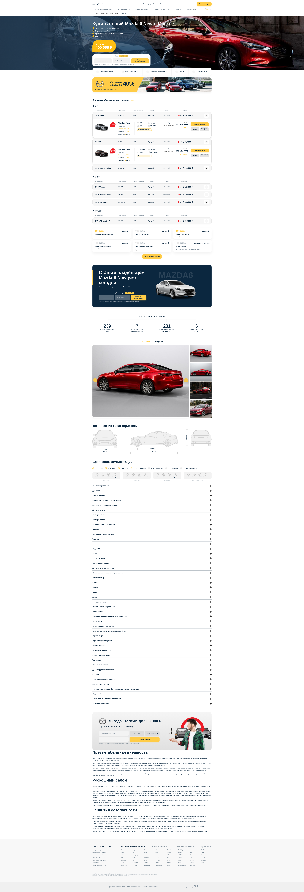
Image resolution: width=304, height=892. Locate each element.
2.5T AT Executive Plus (190, 468)
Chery (122, 850)
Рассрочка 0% (204, 129)
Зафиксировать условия (152, 256)
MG (191, 852)
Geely (122, 852)
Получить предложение (140, 60)
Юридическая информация (134, 886)
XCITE (203, 857)
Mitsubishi (147, 865)
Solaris (192, 862)
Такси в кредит (147, 4)
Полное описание (143, 129)
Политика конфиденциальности (117, 886)
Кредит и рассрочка (162, 9)
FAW (122, 862)
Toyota (169, 852)
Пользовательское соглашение (150, 886)
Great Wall (124, 865)
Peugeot (157, 855)
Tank (202, 852)
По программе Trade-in (99, 857)
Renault (157, 860)
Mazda (146, 862)
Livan (191, 850)
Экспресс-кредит (204, 4)
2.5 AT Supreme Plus (157, 468)
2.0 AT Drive (99, 468)
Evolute (169, 862)
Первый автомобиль (98, 855)
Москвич (203, 860)
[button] (186, 380)
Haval (122, 857)
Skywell (192, 860)
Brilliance (169, 860)
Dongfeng (135, 855)
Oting (191, 857)
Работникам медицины (99, 860)
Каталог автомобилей (103, 9)
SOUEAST (193, 865)
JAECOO (181, 855)
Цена (166, 110)
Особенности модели (131, 71)
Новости (155, 4)
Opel (156, 852)
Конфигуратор (192, 9)
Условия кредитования (115, 887)
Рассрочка (95, 862)
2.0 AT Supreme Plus (140, 468)
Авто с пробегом (123, 9)
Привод (152, 110)
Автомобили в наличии (106, 71)
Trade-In (178, 9)
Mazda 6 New (124, 123)
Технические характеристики (158, 71)
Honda (146, 855)
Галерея (181, 71)
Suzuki (169, 850)
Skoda (157, 862)
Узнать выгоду (144, 739)
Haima (180, 852)
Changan (123, 860)
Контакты (162, 4)
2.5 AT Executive (173, 468)
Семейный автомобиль (99, 852)
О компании (138, 4)
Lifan (122, 855)
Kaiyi (179, 862)
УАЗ (202, 862)
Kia (133, 860)
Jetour (180, 857)
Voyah (203, 855)
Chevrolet (135, 862)
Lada (145, 860)
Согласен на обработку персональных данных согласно (107, 64)
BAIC (168, 857)
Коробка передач (139, 110)
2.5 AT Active (124, 468)
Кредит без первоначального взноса (109, 34)
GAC (134, 857)
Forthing (180, 850)
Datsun (146, 850)
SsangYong (158, 865)
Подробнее (121, 126)
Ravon (157, 857)
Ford (145, 852)
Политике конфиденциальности (127, 64)
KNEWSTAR (182, 865)
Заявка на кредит (199, 124)
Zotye (134, 850)
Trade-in (195, 129)
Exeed (169, 865)
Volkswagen (170, 855)
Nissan (157, 850)
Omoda (192, 855)
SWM (202, 850)
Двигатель (122, 110)
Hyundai (146, 857)
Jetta (179, 860)
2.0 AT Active (111, 468)
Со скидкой (184, 110)
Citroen (135, 865)
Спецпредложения (142, 9)
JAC (134, 852)
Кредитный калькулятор (99, 865)
